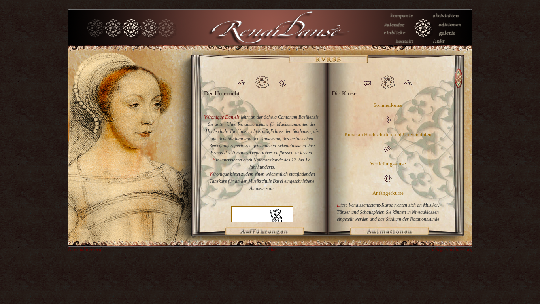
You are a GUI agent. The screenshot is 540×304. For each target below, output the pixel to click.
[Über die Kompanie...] (398, 18)
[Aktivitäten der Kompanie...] (448, 18)
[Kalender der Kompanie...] (398, 26)
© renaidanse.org (84, 249)
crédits (270, 249)
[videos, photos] (398, 35)
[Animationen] (389, 233)
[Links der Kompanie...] (448, 43)
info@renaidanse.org (452, 249)
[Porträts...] (448, 35)
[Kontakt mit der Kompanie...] (398, 43)
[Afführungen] (264, 233)
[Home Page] (423, 43)
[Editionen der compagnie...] (448, 26)
